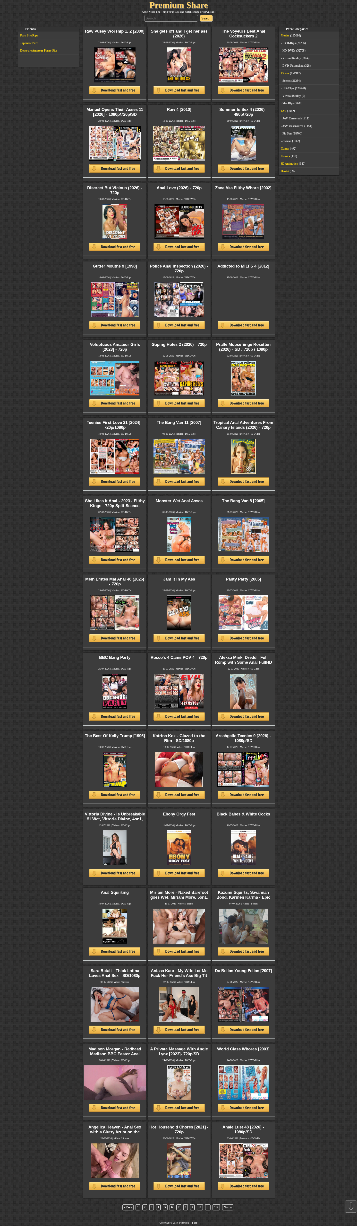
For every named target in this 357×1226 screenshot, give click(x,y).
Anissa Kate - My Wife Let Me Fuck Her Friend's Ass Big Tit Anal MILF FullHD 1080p (179, 975)
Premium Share (178, 5)
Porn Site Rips (29, 35)
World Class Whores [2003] (243, 1049)
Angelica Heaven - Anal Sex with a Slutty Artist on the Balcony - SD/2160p (114, 1132)
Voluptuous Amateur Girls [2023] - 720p (115, 347)
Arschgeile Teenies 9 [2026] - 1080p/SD (243, 738)
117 (216, 1207)
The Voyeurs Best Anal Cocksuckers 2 (243, 33)
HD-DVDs (255, 120)
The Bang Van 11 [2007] (179, 422)
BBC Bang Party (114, 657)
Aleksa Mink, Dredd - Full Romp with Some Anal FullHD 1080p (243, 662)
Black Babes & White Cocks (243, 814)
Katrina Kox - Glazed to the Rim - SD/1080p (179, 738)
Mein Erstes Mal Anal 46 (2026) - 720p (114, 581)
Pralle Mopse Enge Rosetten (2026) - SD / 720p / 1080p (243, 347)
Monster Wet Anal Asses (179, 501)
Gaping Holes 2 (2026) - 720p (179, 344)
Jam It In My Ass (179, 579)
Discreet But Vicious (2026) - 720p (114, 190)
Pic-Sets (287, 133)
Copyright (165, 1222)
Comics (285, 156)
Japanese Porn (29, 43)
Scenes (190, 903)
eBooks (286, 141)
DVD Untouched (293, 65)
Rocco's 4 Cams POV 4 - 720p (179, 657)
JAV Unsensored (293, 126)
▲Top (194, 1222)
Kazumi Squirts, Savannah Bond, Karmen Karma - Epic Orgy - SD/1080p (243, 897)
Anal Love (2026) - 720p (179, 188)
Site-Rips (288, 103)
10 (199, 1207)
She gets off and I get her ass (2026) (179, 33)
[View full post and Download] (115, 73)
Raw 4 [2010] (179, 109)
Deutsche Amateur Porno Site (38, 50)
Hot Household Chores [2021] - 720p (179, 1129)
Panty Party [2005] (243, 579)
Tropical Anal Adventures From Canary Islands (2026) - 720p (243, 425)
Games (285, 148)
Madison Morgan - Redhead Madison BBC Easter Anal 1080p (114, 1054)
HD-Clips (254, 668)
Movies (115, 42)
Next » (228, 1207)
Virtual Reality (291, 58)
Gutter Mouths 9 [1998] (115, 266)
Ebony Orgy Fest (179, 814)
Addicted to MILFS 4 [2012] (243, 266)
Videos (244, 668)
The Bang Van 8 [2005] (243, 501)
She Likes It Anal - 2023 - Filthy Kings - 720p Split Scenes (115, 503)
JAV (283, 110)
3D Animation (289, 163)
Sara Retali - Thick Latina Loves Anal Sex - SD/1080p (114, 973)
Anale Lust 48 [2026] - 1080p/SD (243, 1129)
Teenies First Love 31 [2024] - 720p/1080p (115, 425)
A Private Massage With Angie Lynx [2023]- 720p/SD (179, 1051)
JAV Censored (291, 118)
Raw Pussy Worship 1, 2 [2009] (114, 31)
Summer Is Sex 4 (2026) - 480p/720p (243, 112)
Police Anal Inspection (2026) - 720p (179, 268)
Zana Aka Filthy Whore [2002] (243, 188)
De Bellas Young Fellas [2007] (243, 970)
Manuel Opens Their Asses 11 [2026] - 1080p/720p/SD (114, 112)
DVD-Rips (126, 42)
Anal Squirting (115, 892)
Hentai (285, 171)
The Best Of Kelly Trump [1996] (115, 736)
